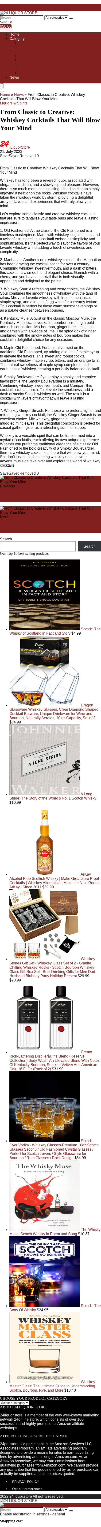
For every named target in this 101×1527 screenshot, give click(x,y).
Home (14, 34)
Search (6, 539)
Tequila (25, 64)
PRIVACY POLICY (25, 1482)
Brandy (25, 43)
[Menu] (2, 85)
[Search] (71, 18)
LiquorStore (20, 147)
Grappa (25, 56)
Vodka (24, 68)
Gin (22, 51)
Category (17, 39)
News (14, 77)
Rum (23, 60)
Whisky (25, 73)
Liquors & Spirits (13, 103)
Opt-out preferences (27, 1489)
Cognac (25, 47)
